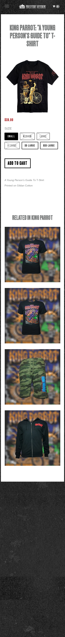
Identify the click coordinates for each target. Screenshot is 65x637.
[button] (56, 6)
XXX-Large (49, 145)
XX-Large (30, 145)
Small (11, 136)
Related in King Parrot (32, 218)
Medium (27, 136)
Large (43, 136)
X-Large (12, 145)
